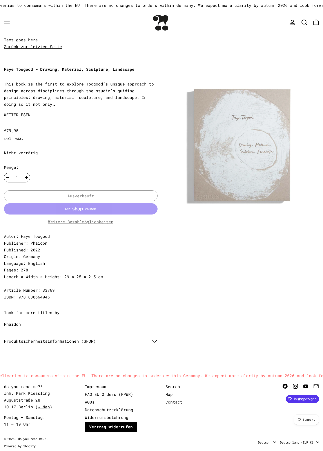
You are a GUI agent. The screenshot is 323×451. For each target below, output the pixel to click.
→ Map (44, 406)
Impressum (96, 386)
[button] (304, 22)
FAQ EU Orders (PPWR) (109, 394)
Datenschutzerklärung (109, 409)
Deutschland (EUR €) (297, 442)
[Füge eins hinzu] (26, 177)
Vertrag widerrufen (111, 426)
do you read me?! (32, 439)
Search (172, 386)
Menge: (11, 167)
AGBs (89, 402)
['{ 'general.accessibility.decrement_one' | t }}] (7, 177)
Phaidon (12, 324)
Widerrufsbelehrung (106, 417)
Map (169, 394)
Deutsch (265, 442)
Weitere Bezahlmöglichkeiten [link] (80, 221)
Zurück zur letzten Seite (33, 46)
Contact (173, 402)
